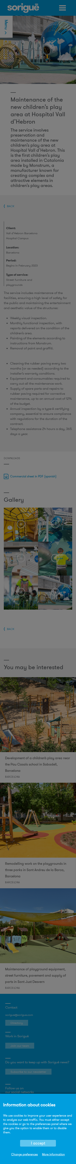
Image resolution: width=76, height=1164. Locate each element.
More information (53, 1154)
